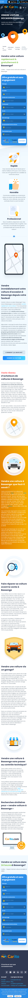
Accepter (10, 996)
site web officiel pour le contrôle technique (12, 790)
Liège (12, 493)
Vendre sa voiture (14, 358)
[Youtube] (14, 972)
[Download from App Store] (12, 2)
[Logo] (11, 7)
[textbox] (14, 107)
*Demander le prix (7, 131)
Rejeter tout (17, 996)
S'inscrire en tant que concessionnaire (8, 965)
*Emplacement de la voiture (9, 124)
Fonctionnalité (5, 985)
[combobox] (14, 107)
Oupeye (10, 506)
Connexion (20, 7)
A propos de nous (16, 980)
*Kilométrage (5, 118)
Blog (12, 982)
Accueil (3, 980)
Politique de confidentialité (18, 985)
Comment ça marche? (14, 352)
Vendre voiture (5, 982)
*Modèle (4, 90)
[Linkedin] (17, 972)
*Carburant (5, 104)
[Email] (21, 972)
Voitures (3, 983)
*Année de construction (8, 97)
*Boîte (3, 111)
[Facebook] (6, 972)
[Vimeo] (25, 972)
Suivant (22, 141)
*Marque (4, 84)
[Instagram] (10, 972)
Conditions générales (17, 983)
